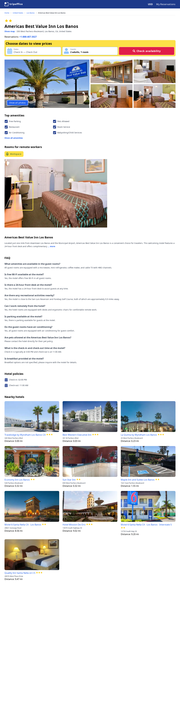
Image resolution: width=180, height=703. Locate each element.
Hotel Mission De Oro (74, 524)
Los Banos (31, 13)
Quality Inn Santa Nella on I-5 (19, 572)
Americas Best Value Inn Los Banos (52, 13)
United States (18, 13)
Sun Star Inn (69, 479)
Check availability (149, 51)
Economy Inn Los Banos (17, 479)
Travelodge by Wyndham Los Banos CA (25, 434)
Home (6, 13)
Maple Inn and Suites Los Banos (138, 479)
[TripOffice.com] (13, 4)
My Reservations (166, 4)
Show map (9, 31)
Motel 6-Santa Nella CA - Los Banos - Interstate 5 (146, 524)
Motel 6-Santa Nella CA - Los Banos (22, 524)
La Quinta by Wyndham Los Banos (139, 434)
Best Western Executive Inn (77, 434)
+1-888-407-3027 (28, 36)
